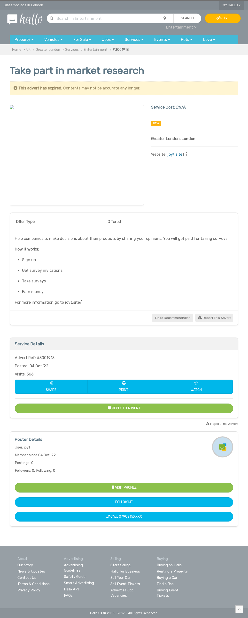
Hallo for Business (125, 571)
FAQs (68, 595)
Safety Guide (74, 576)
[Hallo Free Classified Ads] (25, 19)
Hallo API (71, 589)
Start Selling (120, 565)
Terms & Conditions (33, 584)
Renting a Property (172, 571)
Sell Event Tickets (125, 584)
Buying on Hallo (169, 565)
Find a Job (165, 584)
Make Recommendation (173, 318)
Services (72, 50)
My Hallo (231, 5)
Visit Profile (125, 488)
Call (126, 517)
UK (28, 50)
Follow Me (124, 502)
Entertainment (96, 50)
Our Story (25, 565)
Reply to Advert (125, 408)
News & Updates (31, 571)
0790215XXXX (130, 517)
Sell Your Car (120, 577)
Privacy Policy (28, 590)
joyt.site (174, 154)
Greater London (48, 50)
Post (224, 18)
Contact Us (26, 577)
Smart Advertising (79, 583)
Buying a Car (167, 577)
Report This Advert (216, 318)
